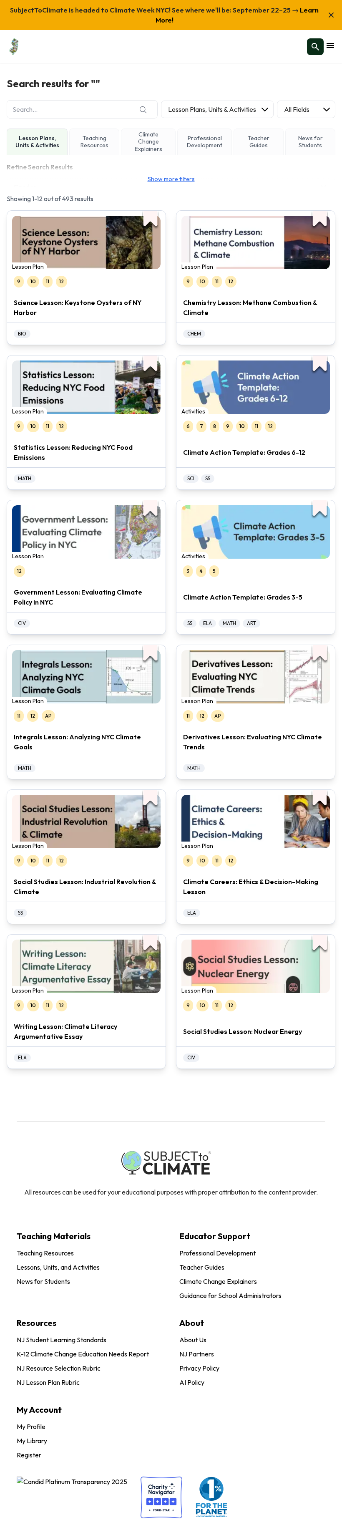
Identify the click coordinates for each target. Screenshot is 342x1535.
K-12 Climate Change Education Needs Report (83, 1354)
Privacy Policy (199, 1368)
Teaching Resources (45, 1253)
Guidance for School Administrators (230, 1295)
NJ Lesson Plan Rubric (48, 1382)
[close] (331, 15)
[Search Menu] (315, 46)
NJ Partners (196, 1354)
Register (29, 1455)
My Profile (31, 1426)
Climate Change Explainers (218, 1281)
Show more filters (171, 179)
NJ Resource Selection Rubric (59, 1368)
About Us (192, 1340)
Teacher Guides (201, 1267)
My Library (32, 1441)
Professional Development (217, 1253)
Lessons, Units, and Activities (58, 1267)
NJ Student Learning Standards (61, 1340)
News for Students (43, 1281)
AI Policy (191, 1382)
